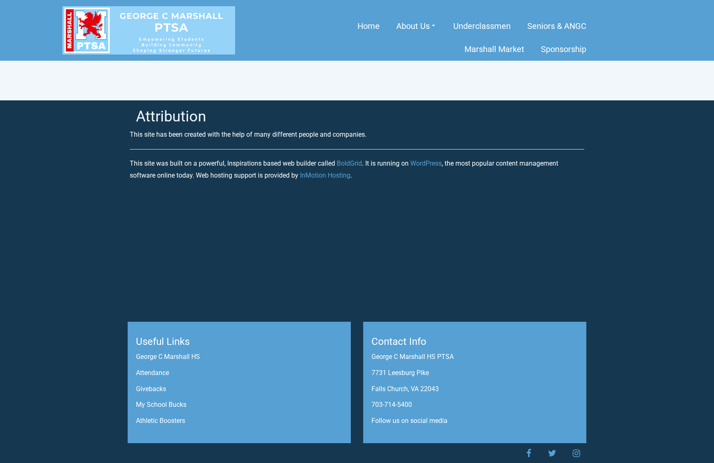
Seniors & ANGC (556, 26)
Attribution (171, 116)
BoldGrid (349, 163)
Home (368, 26)
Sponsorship (563, 49)
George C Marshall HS (168, 357)
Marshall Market (494, 49)
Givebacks (151, 389)
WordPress (426, 163)
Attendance (152, 373)
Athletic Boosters (160, 421)
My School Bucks (161, 404)
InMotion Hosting (325, 175)
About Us (413, 26)
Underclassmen (482, 26)
